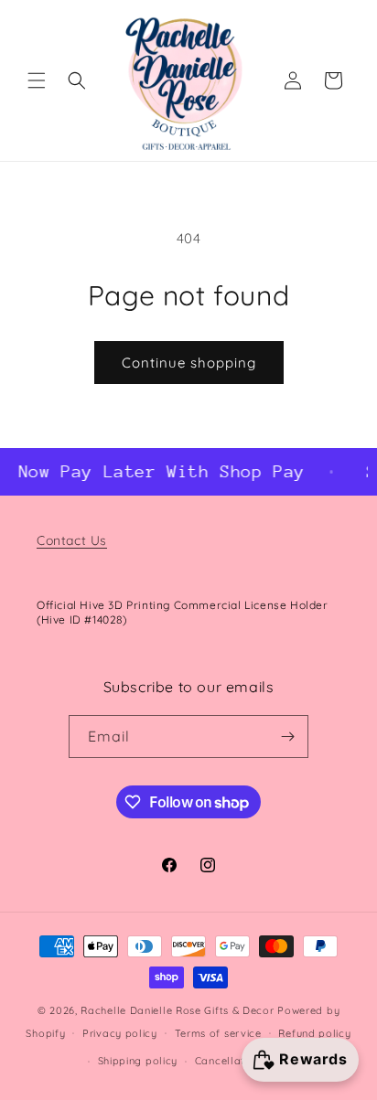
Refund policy (314, 1033)
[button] (36, 80)
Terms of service (218, 1033)
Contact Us (72, 540)
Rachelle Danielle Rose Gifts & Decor (177, 1010)
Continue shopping (189, 362)
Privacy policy (119, 1033)
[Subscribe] (287, 736)
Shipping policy (138, 1060)
